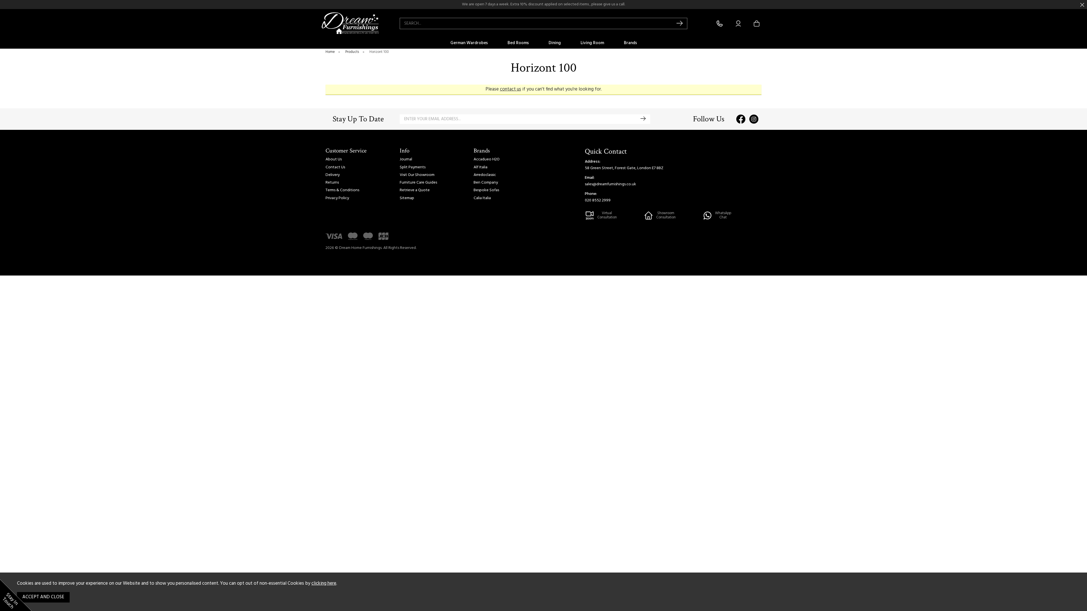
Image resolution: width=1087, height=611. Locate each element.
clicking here (323, 583)
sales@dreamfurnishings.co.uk (610, 184)
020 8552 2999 (598, 200)
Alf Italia (480, 167)
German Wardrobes (469, 43)
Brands (630, 43)
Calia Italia (482, 198)
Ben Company (486, 182)
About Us (334, 159)
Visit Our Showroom (417, 175)
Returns (332, 182)
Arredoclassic (485, 175)
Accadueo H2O (487, 159)
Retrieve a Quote (415, 190)
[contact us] (719, 23)
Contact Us (335, 167)
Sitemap (407, 198)
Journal (406, 159)
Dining (555, 43)
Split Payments (412, 167)
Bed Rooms (518, 43)
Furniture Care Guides (418, 182)
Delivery (333, 175)
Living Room (592, 43)
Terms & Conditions (342, 190)
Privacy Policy (337, 198)
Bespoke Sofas (486, 190)
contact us (510, 89)
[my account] (738, 23)
